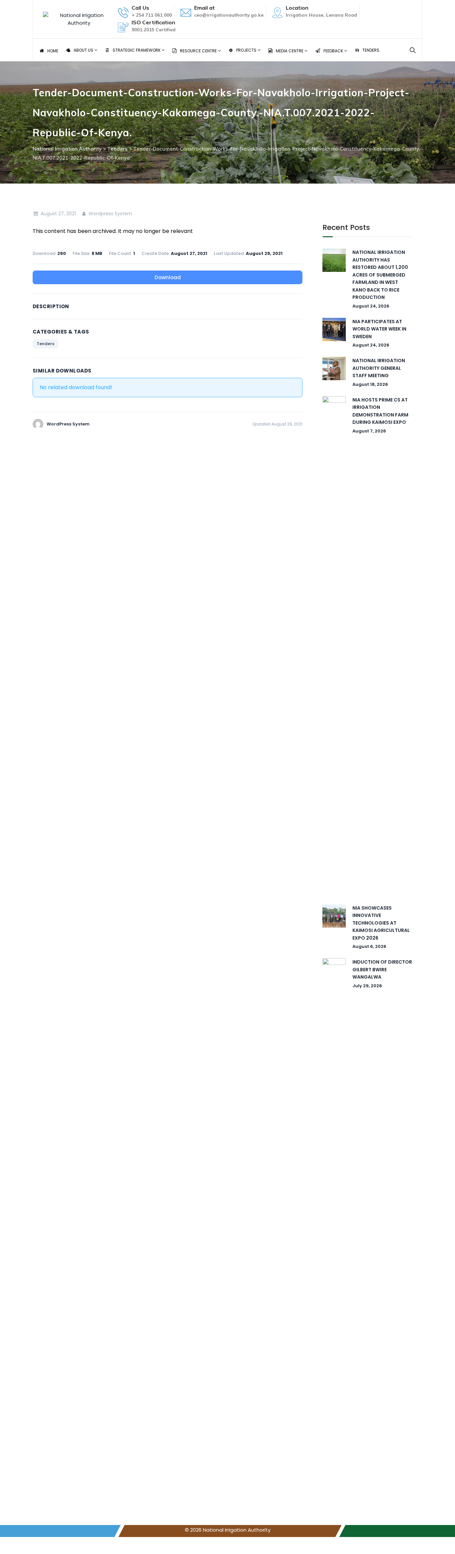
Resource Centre (199, 51)
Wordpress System (109, 213)
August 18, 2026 (370, 384)
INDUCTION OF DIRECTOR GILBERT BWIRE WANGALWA (382, 969)
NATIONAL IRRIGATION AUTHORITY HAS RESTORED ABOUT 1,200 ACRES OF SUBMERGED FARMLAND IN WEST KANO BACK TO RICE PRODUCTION (380, 275)
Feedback (333, 51)
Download (168, 277)
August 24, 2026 (370, 306)
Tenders (370, 50)
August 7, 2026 (369, 431)
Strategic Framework (137, 50)
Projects (246, 50)
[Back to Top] (440, 1543)
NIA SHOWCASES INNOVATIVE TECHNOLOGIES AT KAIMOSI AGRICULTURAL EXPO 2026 (381, 923)
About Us (84, 50)
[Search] (413, 50)
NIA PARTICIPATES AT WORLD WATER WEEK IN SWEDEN (379, 329)
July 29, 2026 (367, 986)
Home (52, 51)
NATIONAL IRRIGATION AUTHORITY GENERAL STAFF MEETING (378, 368)
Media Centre (290, 51)
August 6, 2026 (369, 946)
